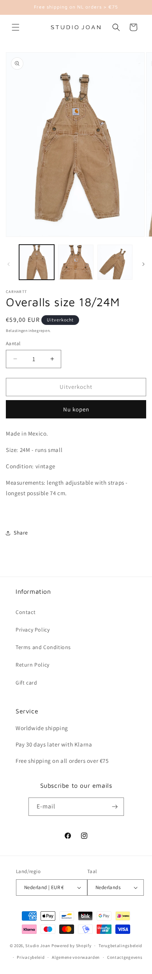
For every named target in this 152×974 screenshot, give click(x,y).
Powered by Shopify (71, 945)
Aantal (13, 343)
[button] (15, 27)
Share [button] (21, 532)
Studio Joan (37, 945)
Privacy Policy (32, 629)
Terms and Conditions (43, 647)
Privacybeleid (30, 957)
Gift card (26, 682)
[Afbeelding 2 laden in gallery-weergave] (75, 262)
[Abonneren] (115, 807)
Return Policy (32, 664)
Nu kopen (76, 409)
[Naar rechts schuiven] (143, 264)
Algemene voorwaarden (76, 957)
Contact (25, 612)
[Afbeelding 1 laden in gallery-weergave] (36, 262)
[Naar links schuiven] (8, 264)
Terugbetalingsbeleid (120, 945)
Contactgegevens (125, 957)
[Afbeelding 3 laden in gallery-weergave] (115, 262)
